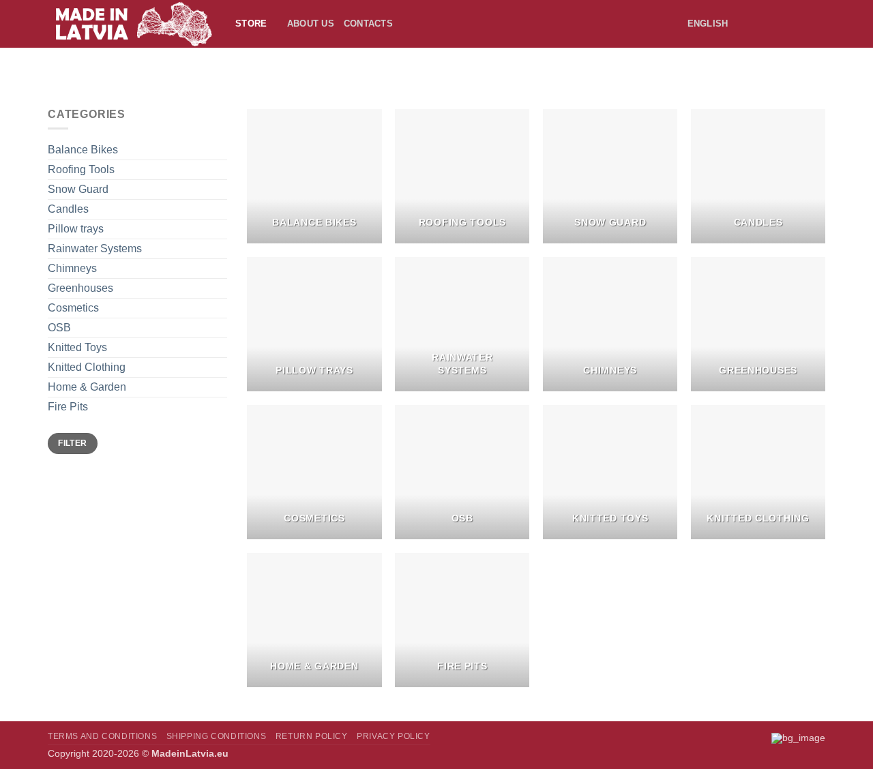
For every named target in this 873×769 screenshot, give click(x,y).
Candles (68, 209)
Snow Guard (78, 189)
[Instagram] (793, 23)
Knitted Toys (77, 347)
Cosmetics (73, 308)
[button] (755, 24)
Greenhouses (80, 288)
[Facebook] (775, 23)
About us (310, 23)
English (707, 23)
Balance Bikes (83, 149)
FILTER (72, 443)
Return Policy (312, 736)
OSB (59, 327)
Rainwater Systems (95, 248)
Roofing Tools (81, 169)
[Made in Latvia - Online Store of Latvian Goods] (131, 24)
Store (251, 23)
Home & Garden (87, 387)
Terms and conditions (102, 736)
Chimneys (72, 268)
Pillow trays (76, 229)
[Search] (407, 24)
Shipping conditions (216, 736)
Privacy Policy (393, 736)
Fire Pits (68, 406)
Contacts (368, 23)
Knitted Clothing (86, 367)
